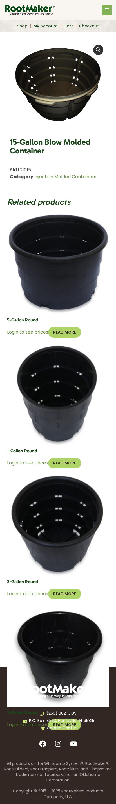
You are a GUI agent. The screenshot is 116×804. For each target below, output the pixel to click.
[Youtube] (73, 744)
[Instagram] (58, 744)
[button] (98, 50)
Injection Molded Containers (65, 176)
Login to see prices (27, 332)
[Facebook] (42, 744)
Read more (64, 332)
